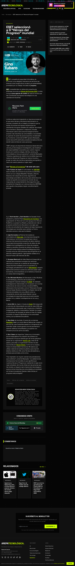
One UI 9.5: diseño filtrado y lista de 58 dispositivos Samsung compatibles (60, 44)
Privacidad (48, 555)
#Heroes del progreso (18, 380)
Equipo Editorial (49, 548)
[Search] (57, 8)
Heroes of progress (17, 167)
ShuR (30, 304)
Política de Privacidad (59, 563)
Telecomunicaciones (38, 8)
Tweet (21, 47)
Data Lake (20, 237)
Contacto (47, 553)
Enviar (29, 47)
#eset (8, 380)
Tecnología (32, 555)
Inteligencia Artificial (9, 8)
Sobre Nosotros (49, 546)
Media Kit (47, 550)
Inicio (3, 14)
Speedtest (49, 8)
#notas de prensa (31, 380)
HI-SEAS (29, 282)
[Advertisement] (24, 204)
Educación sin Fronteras (31, 219)
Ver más (42, 466)
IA (30, 546)
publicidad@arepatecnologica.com (12, 554)
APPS (19, 8)
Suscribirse (50, 526)
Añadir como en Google (20, 42)
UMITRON (36, 169)
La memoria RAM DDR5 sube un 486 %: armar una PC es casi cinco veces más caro (59, 50)
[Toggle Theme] (62, 8)
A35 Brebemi (33, 267)
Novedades (8, 14)
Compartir (12, 47)
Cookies (47, 557)
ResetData (9, 322)
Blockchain (27, 8)
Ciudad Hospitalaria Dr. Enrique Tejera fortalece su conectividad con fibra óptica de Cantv (59, 39)
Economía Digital (34, 550)
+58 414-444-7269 (7, 552)
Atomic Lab (26, 340)
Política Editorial (49, 560)
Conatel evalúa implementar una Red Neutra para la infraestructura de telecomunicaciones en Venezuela (59, 28)
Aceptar (70, 563)
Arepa (12, 5)
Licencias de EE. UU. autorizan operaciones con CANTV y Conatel (58, 33)
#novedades (10, 383)
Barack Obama (20, 345)
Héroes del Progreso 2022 (29, 91)
